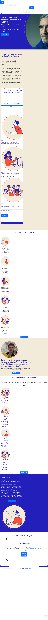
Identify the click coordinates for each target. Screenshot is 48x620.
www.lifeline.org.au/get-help (33, 548)
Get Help (24, 553)
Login (2, 2)
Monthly (12, 106)
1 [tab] (22, 565)
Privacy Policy (28, 568)
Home (2, 0)
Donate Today (5, 34)
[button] (11, 130)
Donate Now (24, 336)
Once (12, 105)
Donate (31, 7)
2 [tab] (24, 565)
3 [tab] (25, 565)
